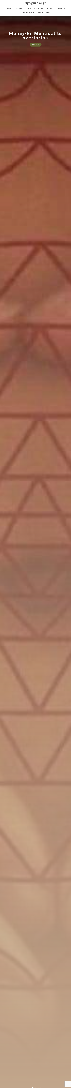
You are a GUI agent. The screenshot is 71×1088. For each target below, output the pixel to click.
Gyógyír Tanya (35, 3)
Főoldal (8, 8)
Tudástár (60, 8)
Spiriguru (50, 8)
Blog (48, 12)
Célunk (28, 8)
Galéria (40, 12)
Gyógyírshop (38, 8)
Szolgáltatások (27, 12)
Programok (18, 8)
